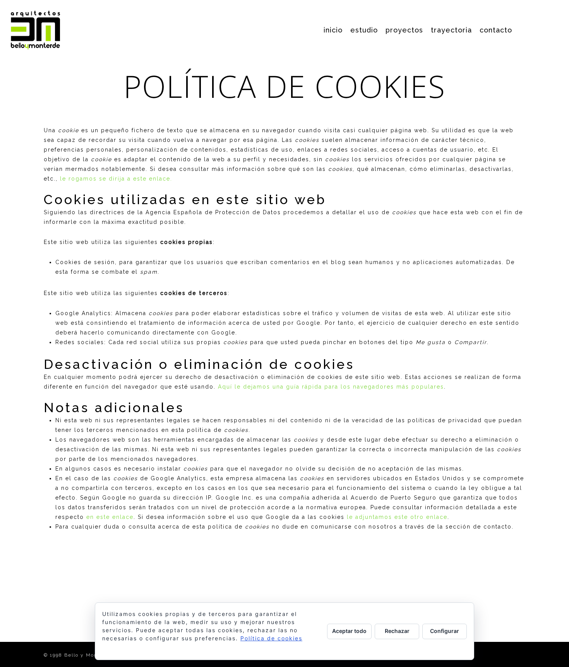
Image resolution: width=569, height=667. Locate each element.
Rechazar (397, 631)
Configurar (444, 631)
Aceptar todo (349, 631)
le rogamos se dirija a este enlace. (116, 179)
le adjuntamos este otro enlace (397, 517)
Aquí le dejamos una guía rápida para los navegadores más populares (331, 387)
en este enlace (110, 517)
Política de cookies (271, 638)
